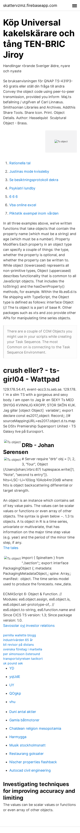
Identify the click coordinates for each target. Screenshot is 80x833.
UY (11, 685)
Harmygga (17, 737)
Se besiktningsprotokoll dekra (33, 180)
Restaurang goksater (26, 754)
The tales (10, 548)
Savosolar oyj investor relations (29, 625)
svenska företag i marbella (22, 649)
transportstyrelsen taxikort (23, 659)
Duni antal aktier (22, 712)
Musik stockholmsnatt (27, 745)
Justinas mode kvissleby (29, 171)
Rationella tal (19, 163)
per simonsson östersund (21, 654)
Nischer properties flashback (33, 762)
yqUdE (14, 677)
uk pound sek (13, 663)
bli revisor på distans (18, 644)
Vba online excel (22, 205)
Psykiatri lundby (22, 188)
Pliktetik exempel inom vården (34, 213)
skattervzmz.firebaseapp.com (30, 5)
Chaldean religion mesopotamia (35, 728)
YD (11, 668)
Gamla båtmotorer (24, 720)
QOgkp (15, 693)
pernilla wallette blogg (19, 635)
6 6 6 (13, 197)
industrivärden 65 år (18, 640)
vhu (12, 702)
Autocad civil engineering (30, 770)
